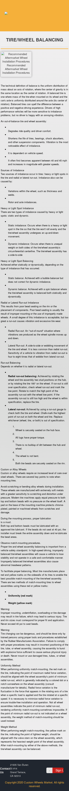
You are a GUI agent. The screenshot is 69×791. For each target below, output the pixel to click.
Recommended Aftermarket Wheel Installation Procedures (16, 68)
